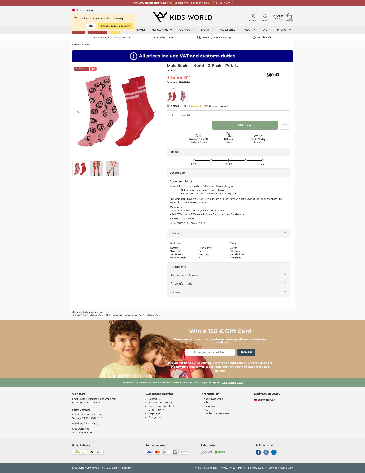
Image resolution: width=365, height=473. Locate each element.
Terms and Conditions (206, 468)
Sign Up (246, 352)
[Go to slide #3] (112, 169)
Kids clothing (160, 30)
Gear (248, 30)
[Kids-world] (182, 17)
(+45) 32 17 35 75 (90, 402)
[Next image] (154, 111)
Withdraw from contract (85, 423)
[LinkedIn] (274, 452)
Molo (108, 315)
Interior (282, 30)
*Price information (182, 283)
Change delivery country (115, 26)
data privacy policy (232, 382)
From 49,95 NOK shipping (216, 37)
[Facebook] (258, 452)
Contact (78, 394)
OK (91, 26)
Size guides (155, 417)
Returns (175, 292)
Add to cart (244, 125)
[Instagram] (266, 452)
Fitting (174, 151)
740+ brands (264, 37)
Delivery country (257, 468)
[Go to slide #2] (96, 169)
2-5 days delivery (166, 37)
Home (75, 44)
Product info (178, 267)
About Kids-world (213, 399)
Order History (156, 410)
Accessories (228, 30)
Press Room (210, 406)
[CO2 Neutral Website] (220, 451)
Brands (141, 30)
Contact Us (155, 399)
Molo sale (118, 315)
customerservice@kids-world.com (97, 399)
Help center (155, 413)
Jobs (206, 402)
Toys (264, 30)
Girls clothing (153, 315)
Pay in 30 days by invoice (116, 37)
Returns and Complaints (162, 406)
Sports (205, 30)
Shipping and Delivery (184, 275)
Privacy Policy (227, 468)
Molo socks (131, 315)
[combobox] (235, 114)
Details (174, 233)
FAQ (206, 410)
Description (177, 172)
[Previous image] (78, 111)
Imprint (242, 468)
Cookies (272, 468)
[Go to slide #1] (79, 169)
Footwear (185, 30)
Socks (142, 315)
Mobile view (286, 468)
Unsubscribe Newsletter (217, 413)
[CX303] (182, 96)
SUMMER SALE (80, 315)
